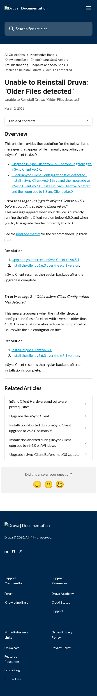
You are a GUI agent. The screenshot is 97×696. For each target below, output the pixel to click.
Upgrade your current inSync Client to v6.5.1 (45, 259)
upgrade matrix (28, 234)
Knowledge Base (42, 54)
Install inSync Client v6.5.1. (32, 350)
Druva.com (12, 648)
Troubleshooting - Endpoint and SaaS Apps (35, 65)
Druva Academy (63, 593)
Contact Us (13, 679)
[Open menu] (88, 8)
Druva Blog (12, 670)
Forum (9, 593)
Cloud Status (61, 602)
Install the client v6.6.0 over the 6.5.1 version (45, 265)
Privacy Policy (61, 648)
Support (57, 611)
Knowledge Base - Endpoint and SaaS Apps (35, 59)
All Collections (15, 54)
